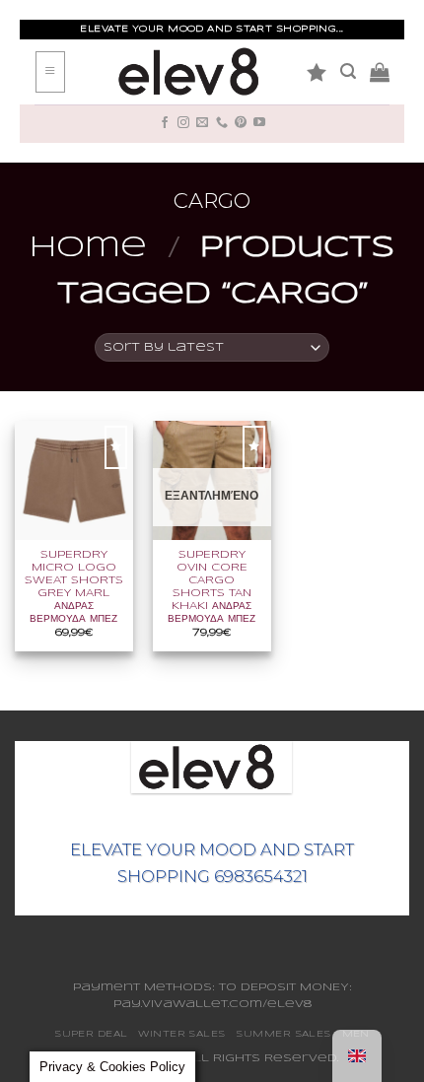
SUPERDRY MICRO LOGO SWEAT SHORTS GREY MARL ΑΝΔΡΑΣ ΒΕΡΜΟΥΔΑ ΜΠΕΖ (74, 587)
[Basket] (379, 72)
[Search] (348, 71)
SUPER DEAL (91, 1034)
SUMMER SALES (283, 1034)
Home (88, 248)
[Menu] (50, 72)
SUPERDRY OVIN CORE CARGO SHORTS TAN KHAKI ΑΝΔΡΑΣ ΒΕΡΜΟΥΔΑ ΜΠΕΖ (211, 587)
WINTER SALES (181, 1034)
